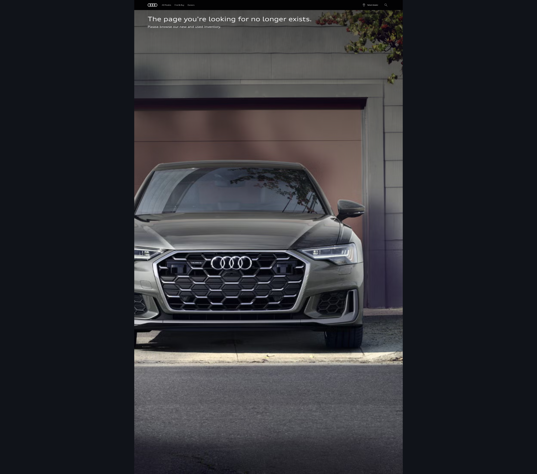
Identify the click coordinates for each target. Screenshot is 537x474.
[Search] (386, 5)
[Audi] (152, 5)
